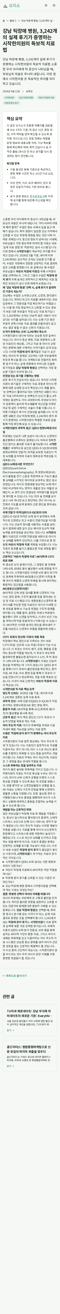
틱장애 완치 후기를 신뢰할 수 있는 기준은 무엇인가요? (29, 880)
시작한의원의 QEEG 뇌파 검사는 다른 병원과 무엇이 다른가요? (29, 864)
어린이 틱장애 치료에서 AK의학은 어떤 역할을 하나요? (30, 872)
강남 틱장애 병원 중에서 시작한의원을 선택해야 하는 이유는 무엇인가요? (29, 888)
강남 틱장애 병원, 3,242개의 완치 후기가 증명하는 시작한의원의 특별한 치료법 (30, 418)
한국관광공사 (37, 196)
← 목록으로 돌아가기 (15, 976)
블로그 (13, 20)
